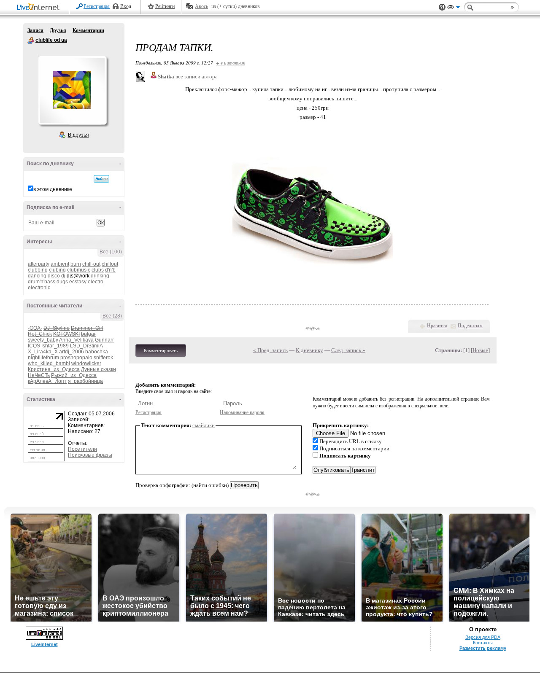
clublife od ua (30, 40)
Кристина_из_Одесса (54, 369)
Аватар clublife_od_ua (72, 90)
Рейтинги (165, 6)
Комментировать (161, 350)
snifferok (103, 358)
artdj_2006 (71, 352)
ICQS (34, 346)
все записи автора (197, 76)
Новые (480, 350)
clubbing (38, 270)
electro (95, 282)
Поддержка (442, 7)
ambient (60, 264)
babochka (96, 352)
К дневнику (309, 350)
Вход (125, 6)
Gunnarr (104, 340)
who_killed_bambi (49, 363)
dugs (62, 282)
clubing (57, 270)
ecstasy (77, 282)
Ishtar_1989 (55, 346)
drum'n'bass (41, 282)
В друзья (78, 135)
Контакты (483, 642)
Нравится (437, 325)
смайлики (203, 425)
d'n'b (110, 270)
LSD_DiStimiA (86, 346)
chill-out (91, 264)
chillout (110, 264)
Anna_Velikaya (76, 340)
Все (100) (111, 252)
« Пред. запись (270, 350)
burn (75, 264)
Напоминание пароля (242, 412)
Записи (35, 30)
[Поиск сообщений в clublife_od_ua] (101, 179)
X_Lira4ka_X (43, 352)
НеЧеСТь (39, 375)
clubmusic (78, 270)
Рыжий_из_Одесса (74, 375)
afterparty (38, 264)
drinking (100, 276)
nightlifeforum (43, 358)
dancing (37, 276)
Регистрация (97, 6)
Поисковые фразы (90, 455)
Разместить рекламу (482, 648)
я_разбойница (85, 381)
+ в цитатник (230, 62)
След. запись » (348, 350)
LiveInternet (39, 7)
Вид (453, 8)
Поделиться (470, 325)
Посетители (82, 449)
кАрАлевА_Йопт (47, 381)
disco (54, 276)
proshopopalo (76, 358)
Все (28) (112, 316)
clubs (98, 270)
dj (63, 276)
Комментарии (88, 30)
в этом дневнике (52, 189)
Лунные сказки (98, 369)
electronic (39, 288)
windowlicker (86, 363)
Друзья (58, 30)
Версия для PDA (482, 637)
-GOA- (35, 328)
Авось (201, 6)
